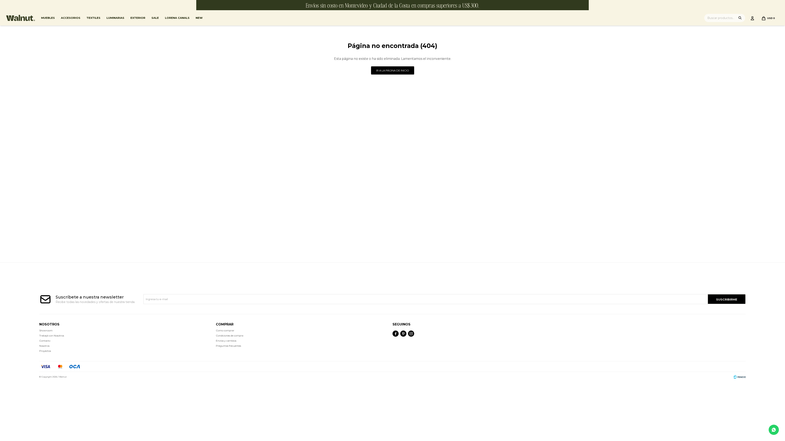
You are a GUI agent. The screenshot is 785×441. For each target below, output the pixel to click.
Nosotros (44, 345)
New (199, 17)
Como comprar (225, 330)
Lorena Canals (177, 17)
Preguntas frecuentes (228, 345)
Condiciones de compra (229, 335)
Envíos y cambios (226, 340)
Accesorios (70, 17)
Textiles (93, 17)
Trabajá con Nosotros (51, 335)
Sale (155, 17)
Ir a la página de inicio (392, 70)
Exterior (137, 17)
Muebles (48, 17)
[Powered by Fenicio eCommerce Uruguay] (739, 377)
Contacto (44, 340)
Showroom (46, 330)
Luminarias (115, 17)
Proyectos (45, 350)
